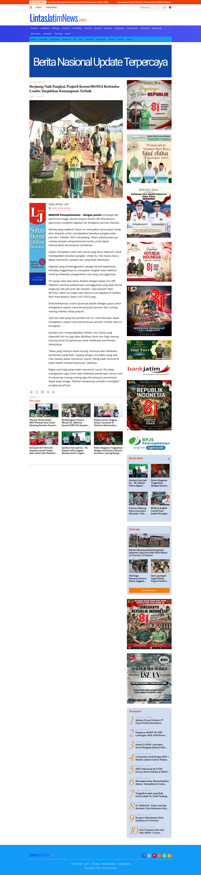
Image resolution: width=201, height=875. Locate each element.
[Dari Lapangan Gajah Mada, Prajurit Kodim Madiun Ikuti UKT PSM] (160, 566)
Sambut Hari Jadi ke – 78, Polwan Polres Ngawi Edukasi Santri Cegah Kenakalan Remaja (75, 450)
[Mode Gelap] (170, 7)
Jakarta (33, 39)
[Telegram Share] (48, 392)
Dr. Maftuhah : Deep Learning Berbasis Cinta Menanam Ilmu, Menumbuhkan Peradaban (151, 807)
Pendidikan (77, 28)
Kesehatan (45, 28)
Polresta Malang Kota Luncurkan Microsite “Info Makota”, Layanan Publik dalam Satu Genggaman (137, 511)
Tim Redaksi (76, 864)
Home (38, 7)
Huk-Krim (66, 28)
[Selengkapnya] (168, 458)
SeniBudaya (119, 28)
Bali (75, 39)
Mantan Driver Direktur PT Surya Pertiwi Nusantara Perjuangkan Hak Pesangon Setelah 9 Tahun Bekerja (150, 722)
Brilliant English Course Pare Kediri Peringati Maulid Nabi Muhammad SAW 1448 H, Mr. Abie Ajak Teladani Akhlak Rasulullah (160, 511)
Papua (129, 39)
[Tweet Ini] (37, 392)
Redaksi (31, 96)
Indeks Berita (51, 7)
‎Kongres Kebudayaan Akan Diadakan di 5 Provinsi (150, 819)
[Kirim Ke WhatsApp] (53, 392)
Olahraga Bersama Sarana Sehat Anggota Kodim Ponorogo (137, 578)
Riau (81, 39)
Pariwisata (47, 33)
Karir (87, 864)
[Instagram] (159, 856)
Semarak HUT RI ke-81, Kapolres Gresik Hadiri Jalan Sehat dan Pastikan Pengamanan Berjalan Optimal (42, 450)
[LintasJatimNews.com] (58, 17)
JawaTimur (66, 39)
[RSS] (169, 856)
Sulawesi (111, 39)
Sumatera (89, 39)
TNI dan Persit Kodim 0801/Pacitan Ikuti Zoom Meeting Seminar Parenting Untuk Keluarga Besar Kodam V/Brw (43, 423)
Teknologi (58, 33)
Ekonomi (98, 28)
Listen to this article (61, 208)
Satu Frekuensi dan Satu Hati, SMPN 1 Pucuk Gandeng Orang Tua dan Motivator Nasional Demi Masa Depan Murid (152, 831)
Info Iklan (95, 864)
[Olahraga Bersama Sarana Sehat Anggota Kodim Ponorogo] (138, 566)
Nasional (88, 28)
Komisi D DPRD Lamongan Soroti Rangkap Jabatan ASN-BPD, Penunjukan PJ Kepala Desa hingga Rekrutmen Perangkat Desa (152, 746)
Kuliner (68, 33)
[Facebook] (144, 856)
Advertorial (144, 28)
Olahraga (55, 28)
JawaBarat (43, 39)
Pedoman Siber (109, 864)
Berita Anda (157, 28)
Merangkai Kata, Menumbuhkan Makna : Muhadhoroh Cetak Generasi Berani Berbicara (152, 783)
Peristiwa (108, 28)
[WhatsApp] (164, 856)
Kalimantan (100, 39)
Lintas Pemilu (132, 28)
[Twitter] (149, 856)
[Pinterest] (154, 856)
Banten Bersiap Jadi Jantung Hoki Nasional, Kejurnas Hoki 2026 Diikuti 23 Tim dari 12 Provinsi (148, 553)
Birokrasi (34, 28)
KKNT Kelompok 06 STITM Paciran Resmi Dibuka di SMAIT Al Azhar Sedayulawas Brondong (152, 770)
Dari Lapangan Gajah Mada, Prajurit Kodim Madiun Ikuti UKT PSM (160, 578)
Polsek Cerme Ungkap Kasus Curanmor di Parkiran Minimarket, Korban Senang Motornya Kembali (107, 423)
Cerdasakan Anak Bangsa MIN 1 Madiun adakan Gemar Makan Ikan (152, 758)
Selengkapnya (148, 590)
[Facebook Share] (31, 392)
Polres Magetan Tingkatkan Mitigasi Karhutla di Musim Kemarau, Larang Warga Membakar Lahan (108, 450)
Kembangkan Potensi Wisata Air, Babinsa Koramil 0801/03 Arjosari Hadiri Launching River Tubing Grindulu (118, 2)
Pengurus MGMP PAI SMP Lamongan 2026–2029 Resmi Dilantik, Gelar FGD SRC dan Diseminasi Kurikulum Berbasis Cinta (152, 734)
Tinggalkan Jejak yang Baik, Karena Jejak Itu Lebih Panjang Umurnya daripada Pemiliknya (151, 795)
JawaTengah (55, 39)
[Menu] (31, 7)
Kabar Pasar (35, 33)
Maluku (121, 39)
